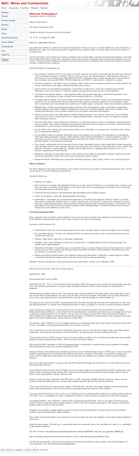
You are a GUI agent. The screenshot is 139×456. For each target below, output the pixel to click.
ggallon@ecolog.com (47, 43)
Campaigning (7, 46)
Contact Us (44, 450)
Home (4, 8)
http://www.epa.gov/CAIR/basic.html (94, 437)
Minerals (34, 8)
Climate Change (8, 20)
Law (3, 51)
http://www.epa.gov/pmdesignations (62, 444)
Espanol (44, 8)
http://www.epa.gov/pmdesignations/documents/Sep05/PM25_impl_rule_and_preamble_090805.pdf (84, 432)
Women (4, 16)
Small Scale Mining (9, 38)
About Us (9, 450)
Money (4, 29)
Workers (5, 25)
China (3, 33)
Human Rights (7, 42)
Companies (13, 8)
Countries (25, 8)
